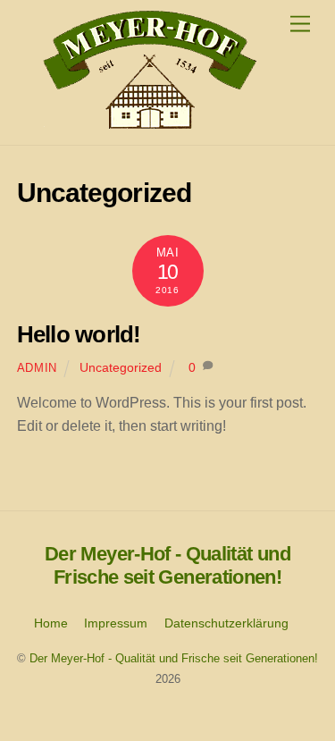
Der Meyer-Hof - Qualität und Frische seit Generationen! (173, 658)
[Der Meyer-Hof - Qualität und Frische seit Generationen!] (149, 122)
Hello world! (79, 334)
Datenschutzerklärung (226, 623)
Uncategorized (121, 367)
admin (37, 368)
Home (51, 623)
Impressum (115, 623)
